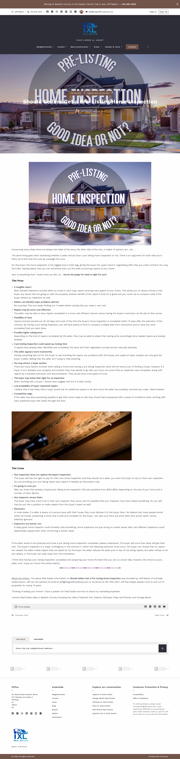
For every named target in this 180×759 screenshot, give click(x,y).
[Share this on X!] (150, 607)
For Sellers (75, 93)
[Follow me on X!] (52, 12)
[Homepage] (90, 28)
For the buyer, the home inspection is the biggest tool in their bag (45, 265)
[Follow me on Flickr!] (75, 12)
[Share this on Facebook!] (145, 607)
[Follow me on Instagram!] (57, 12)
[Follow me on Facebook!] (47, 12)
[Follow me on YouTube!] (71, 12)
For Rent (39, 639)
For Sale (20, 639)
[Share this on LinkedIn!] (155, 607)
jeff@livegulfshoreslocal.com (74, 582)
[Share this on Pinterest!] (159, 607)
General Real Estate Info (98, 93)
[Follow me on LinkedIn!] (61, 12)
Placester (164, 756)
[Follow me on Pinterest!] (66, 12)
